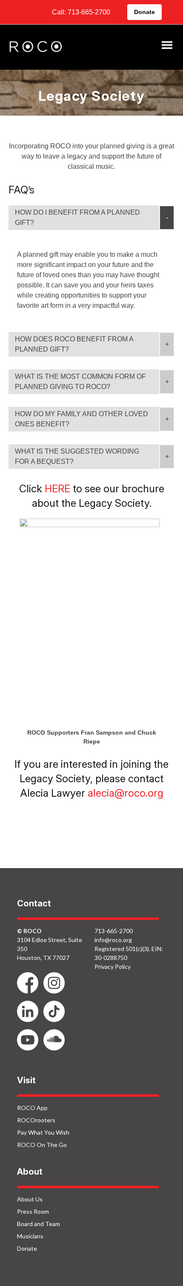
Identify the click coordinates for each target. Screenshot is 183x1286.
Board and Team (38, 1223)
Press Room (33, 1211)
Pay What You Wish (43, 1132)
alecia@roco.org (125, 793)
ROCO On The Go (42, 1144)
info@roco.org (113, 939)
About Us (30, 1199)
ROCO (36, 47)
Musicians (30, 1236)
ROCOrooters (36, 1120)
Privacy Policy (112, 966)
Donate (144, 12)
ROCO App (32, 1107)
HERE (57, 489)
